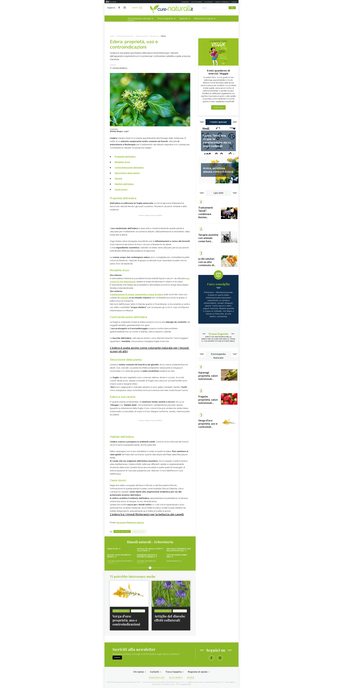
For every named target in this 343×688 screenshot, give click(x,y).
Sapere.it (234, 2)
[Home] (171, 9)
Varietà (118, 178)
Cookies (190, 677)
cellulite (124, 297)
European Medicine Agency (130, 522)
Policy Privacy (175, 677)
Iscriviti (135, 8)
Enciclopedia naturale (139, 18)
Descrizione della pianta (127, 173)
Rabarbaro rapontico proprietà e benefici (147, 556)
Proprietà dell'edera (125, 156)
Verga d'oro (112, 549)
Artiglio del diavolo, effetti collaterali (150, 550)
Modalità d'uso (122, 162)
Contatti (154, 672)
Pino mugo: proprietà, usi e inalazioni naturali (179, 550)
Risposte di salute (203, 18)
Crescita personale (222, 2)
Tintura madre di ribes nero (177, 556)
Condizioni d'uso (157, 677)
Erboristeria (139, 531)
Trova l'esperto (165, 18)
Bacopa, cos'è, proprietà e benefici (119, 556)
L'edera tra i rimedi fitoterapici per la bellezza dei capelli (147, 514)
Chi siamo (138, 672)
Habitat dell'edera (124, 184)
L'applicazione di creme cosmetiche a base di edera (137, 294)
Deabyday (185, 2)
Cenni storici (121, 189)
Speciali (183, 18)
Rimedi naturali (122, 531)
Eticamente (208, 2)
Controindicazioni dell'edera (129, 167)
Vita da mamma (196, 2)
